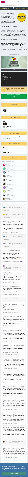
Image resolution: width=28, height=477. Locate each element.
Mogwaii (8, 175)
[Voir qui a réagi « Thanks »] (21, 261)
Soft (7, 179)
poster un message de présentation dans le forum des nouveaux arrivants (14, 30)
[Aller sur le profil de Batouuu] (4, 199)
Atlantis (7, 171)
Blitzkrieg (14, 254)
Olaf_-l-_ (21, 288)
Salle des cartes (6, 237)
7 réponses (15, 312)
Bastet (7, 194)
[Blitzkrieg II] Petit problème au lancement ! (12, 244)
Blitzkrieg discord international (11, 286)
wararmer (8, 190)
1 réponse (16, 282)
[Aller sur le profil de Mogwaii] (5, 110)
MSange (8, 186)
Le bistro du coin (9, 277)
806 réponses (15, 232)
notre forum (10, 18)
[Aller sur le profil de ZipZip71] (4, 165)
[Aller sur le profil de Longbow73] (4, 168)
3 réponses (16, 294)
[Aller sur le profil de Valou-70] (4, 183)
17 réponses (14, 368)
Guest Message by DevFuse (14, 54)
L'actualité (8, 225)
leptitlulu (21, 276)
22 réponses (15, 325)
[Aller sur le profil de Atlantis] (4, 172)
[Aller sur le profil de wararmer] (4, 191)
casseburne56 (6, 254)
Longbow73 (8, 167)
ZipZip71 (8, 164)
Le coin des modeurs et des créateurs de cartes (14, 321)
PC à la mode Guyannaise (10, 304)
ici (16, 26)
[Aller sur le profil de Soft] (4, 180)
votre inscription (7, 29)
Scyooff (6, 214)
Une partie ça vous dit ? (8, 209)
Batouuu (8, 198)
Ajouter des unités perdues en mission (13, 359)
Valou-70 (8, 183)
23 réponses (16, 261)
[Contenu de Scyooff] (14, 70)
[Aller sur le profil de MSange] (4, 187)
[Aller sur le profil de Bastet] (4, 195)
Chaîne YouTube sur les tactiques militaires (12, 267)
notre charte (4, 44)
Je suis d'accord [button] (14, 473)
